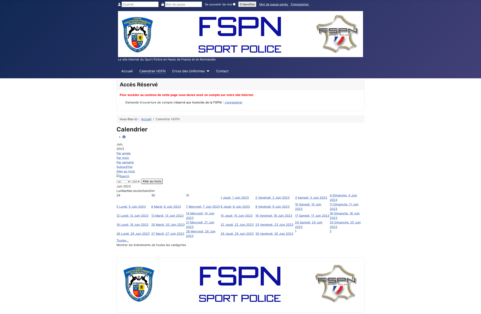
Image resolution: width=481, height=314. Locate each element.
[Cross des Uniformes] (207, 71)
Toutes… (122, 240)
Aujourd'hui (124, 167)
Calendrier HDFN (152, 71)
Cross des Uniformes (188, 71)
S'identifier (247, 4)
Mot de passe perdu (274, 4)
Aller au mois (125, 171)
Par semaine (125, 162)
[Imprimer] (124, 137)
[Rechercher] (122, 176)
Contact (222, 71)
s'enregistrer (233, 102)
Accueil (127, 71)
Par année (123, 153)
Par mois (122, 158)
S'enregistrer (300, 4)
